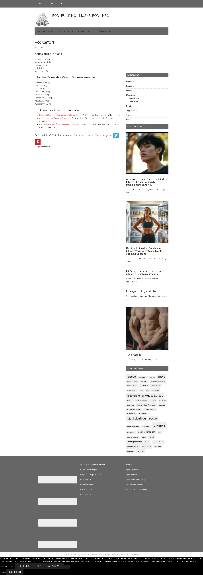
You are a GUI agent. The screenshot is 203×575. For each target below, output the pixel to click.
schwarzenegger (146, 432)
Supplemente (131, 110)
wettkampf (146, 446)
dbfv (147, 390)
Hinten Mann (134, 98)
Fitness (129, 91)
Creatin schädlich (132, 386)
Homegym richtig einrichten (141, 291)
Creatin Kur (144, 382)
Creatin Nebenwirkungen (158, 382)
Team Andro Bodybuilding (135, 480)
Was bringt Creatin (158, 442)
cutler (141, 390)
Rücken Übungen (86, 485)
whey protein (157, 446)
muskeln (153, 418)
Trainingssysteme (134, 442)
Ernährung (130, 86)
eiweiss (155, 390)
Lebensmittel (142, 413)
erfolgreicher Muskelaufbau (145, 395)
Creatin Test (144, 386)
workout (141, 451)
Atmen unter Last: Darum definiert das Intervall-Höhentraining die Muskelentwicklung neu (147, 182)
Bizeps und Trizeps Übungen (90, 475)
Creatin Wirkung (132, 390)
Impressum (96, 554)
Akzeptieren (24, 566)
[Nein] (67, 567)
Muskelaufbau (136, 418)
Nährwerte (46, 147)
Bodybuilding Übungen (88, 470)
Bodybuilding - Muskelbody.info (80, 16)
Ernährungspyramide (142, 401)
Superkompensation (132, 437)
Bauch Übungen (86, 490)
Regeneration (131, 432)
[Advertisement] (143, 54)
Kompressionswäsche (150, 409)
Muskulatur (130, 95)
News (128, 106)
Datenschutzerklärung (110, 554)
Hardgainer (130, 405)
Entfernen (15, 572)
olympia (160, 425)
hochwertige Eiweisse (146, 405)
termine (144, 437)
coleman (152, 377)
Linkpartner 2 (135, 554)
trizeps (147, 442)
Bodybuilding (142, 377)
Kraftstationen (131, 413)
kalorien (162, 405)
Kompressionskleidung (133, 409)
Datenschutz (54, 566)
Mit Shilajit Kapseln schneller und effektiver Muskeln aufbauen (144, 272)
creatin (161, 377)
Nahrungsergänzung (133, 426)
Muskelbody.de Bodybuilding (136, 490)
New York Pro (146, 426)
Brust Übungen (85, 480)
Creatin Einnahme (132, 382)
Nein (39, 566)
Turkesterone (133, 354)
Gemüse (153, 401)
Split (159, 432)
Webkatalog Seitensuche (135, 485)
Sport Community (132, 470)
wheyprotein (130, 451)
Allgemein (130, 81)
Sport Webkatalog (132, 475)
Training (129, 115)
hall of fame (162, 401)
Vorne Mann (133, 101)
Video (128, 120)
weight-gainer (133, 446)
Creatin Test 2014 (156, 386)
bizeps (131, 376)
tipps (152, 437)
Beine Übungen (85, 495)
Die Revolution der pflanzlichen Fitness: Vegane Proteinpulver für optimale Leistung (144, 251)
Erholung (129, 401)
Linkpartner (124, 554)
